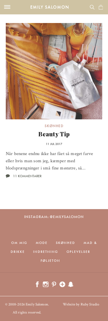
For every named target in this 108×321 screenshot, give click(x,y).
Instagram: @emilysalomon (54, 216)
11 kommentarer (27, 176)
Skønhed (54, 125)
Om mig (19, 242)
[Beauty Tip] (54, 71)
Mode (42, 242)
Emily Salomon (49, 7)
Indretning (45, 251)
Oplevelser (78, 251)
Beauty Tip (54, 134)
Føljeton (50, 260)
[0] (100, 7)
